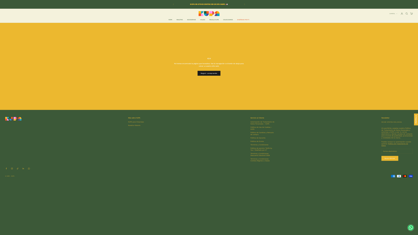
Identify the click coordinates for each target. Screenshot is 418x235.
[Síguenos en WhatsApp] (29, 168)
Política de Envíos (257, 141)
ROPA (170, 19)
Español (392, 13)
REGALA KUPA (214, 19)
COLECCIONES (228, 19)
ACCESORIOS (191, 19)
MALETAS (180, 19)
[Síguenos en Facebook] (6, 168)
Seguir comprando (209, 73)
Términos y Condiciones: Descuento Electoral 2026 (260, 154)
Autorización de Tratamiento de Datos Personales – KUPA (262, 123)
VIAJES (202, 19)
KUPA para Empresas (136, 122)
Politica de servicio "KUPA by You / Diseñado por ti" (261, 149)
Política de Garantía (257, 138)
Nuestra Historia (134, 125)
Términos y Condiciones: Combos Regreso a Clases (260, 160)
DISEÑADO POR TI (243, 19)
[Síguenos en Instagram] (12, 168)
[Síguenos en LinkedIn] (23, 168)
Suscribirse (390, 158)
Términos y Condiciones (259, 145)
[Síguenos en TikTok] (18, 168)
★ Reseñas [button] (416, 119)
